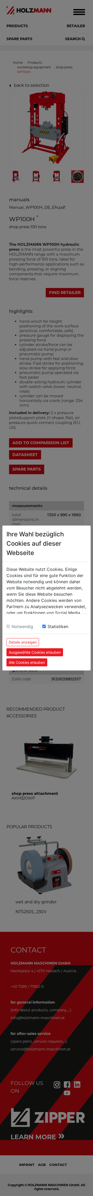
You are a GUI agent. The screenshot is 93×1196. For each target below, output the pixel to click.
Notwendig (22, 626)
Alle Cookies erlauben (27, 662)
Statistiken (58, 626)
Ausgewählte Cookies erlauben (35, 652)
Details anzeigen (23, 642)
